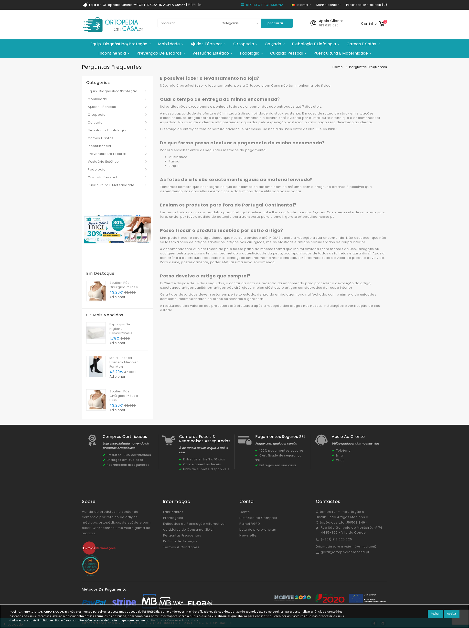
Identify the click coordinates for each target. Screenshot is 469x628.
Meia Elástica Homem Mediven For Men (124, 362)
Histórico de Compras (258, 517)
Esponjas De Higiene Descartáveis (120, 328)
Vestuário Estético (210, 53)
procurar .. (277, 23)
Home (337, 67)
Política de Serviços (180, 541)
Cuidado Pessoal (286, 53)
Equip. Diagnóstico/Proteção (119, 44)
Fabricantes (173, 512)
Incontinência (112, 53)
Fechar (435, 613)
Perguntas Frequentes (182, 535)
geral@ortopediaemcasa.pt (345, 552)
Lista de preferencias (257, 529)
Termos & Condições (181, 547)
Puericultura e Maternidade (340, 53)
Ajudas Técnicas (207, 44)
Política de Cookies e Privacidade (174, 620)
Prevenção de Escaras (159, 53)
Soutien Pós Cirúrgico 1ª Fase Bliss (123, 285)
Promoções (173, 517)
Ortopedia (243, 44)
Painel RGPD (249, 523)
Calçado (273, 44)
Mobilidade (169, 44)
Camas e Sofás (361, 44)
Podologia (250, 53)
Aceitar (451, 613)
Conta (244, 512)
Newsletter (248, 535)
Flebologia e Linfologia (314, 44)
